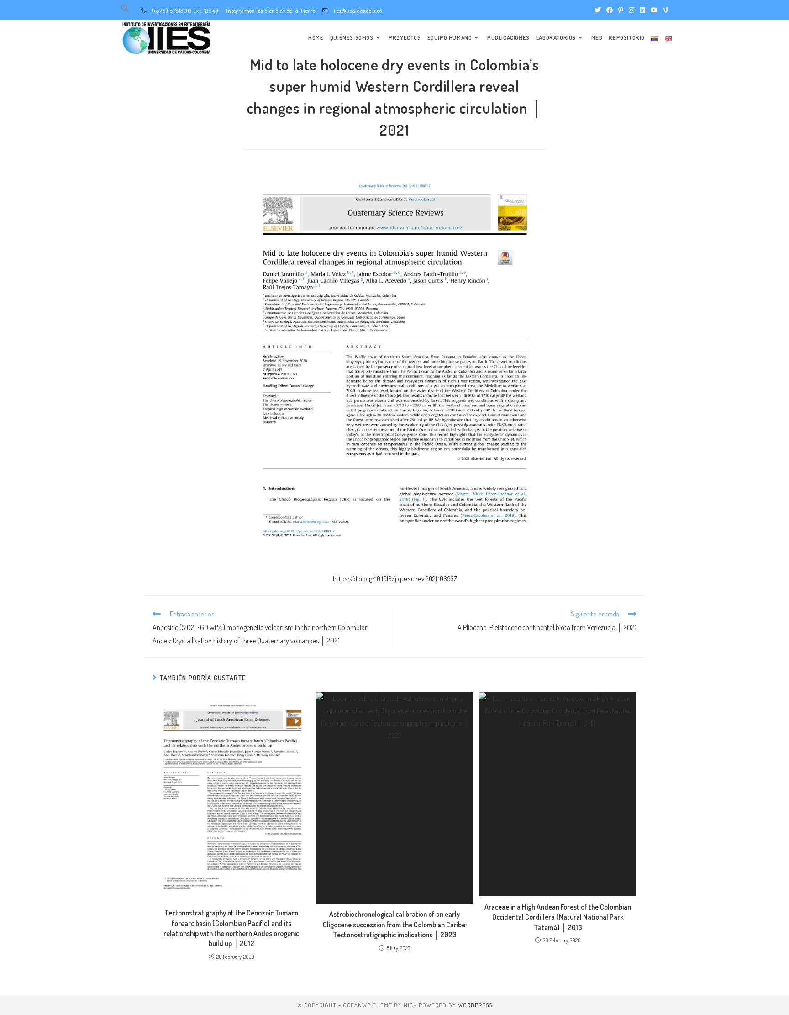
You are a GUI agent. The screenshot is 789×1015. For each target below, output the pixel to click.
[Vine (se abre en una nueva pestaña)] (664, 10)
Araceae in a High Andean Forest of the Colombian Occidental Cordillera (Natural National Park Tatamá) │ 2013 (557, 917)
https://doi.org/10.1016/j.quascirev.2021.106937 (395, 578)
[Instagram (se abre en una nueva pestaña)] (631, 10)
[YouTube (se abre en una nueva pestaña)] (654, 10)
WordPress (475, 1005)
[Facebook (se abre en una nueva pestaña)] (609, 10)
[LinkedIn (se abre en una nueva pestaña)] (642, 10)
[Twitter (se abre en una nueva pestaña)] (598, 10)
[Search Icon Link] (125, 10)
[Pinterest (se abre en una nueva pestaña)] (620, 10)
